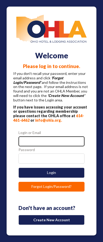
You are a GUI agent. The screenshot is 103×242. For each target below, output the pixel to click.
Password (26, 150)
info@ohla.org (48, 120)
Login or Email (29, 133)
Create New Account (51, 220)
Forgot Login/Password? (51, 186)
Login (51, 172)
